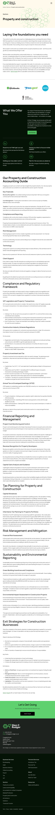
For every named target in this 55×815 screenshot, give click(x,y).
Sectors (8, 7)
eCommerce (6, 798)
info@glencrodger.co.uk (11, 734)
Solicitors (5, 801)
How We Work (31, 775)
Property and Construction (10, 795)
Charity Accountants (8, 785)
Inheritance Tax (32, 762)
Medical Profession (8, 793)
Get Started (32, 132)
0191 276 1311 (7, 732)
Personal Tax (31, 765)
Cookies (11, 809)
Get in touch (14, 71)
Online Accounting (7, 770)
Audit (4, 765)
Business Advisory (7, 767)
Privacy (7, 809)
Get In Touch (27, 714)
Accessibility (15, 809)
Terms (4, 809)
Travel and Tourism (8, 803)
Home (4, 7)
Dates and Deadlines (33, 785)
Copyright (21, 809)
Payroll (4, 773)
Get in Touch (6, 693)
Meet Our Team (32, 777)
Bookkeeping (6, 762)
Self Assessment (32, 767)
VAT (4, 778)
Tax (4, 775)
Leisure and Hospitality (9, 787)
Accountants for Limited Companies (12, 790)
